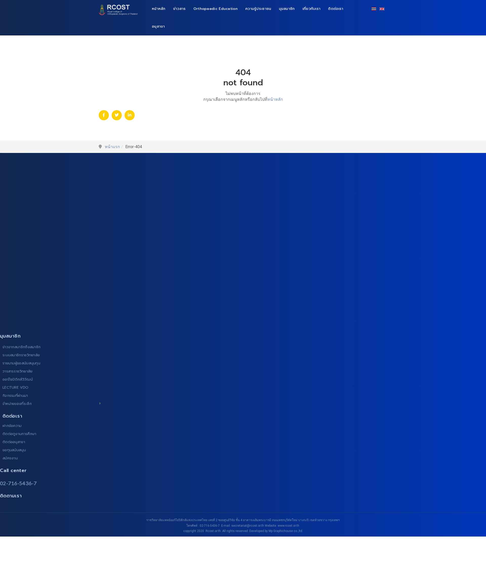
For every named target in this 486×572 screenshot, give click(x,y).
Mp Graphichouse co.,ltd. (286, 531)
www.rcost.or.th (288, 525)
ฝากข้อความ (12, 425)
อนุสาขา (158, 26)
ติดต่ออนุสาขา (14, 442)
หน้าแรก (112, 146)
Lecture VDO (15, 387)
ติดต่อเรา (335, 8)
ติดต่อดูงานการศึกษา (19, 434)
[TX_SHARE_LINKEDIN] (130, 115)
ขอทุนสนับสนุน (14, 450)
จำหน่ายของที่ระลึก (17, 403)
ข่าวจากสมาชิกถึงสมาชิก (21, 347)
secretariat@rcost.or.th (247, 525)
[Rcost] (119, 9)
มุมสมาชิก (287, 8)
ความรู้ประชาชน (258, 8)
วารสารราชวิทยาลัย (18, 371)
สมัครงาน (10, 458)
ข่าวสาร (179, 8)
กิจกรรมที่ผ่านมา (15, 395)
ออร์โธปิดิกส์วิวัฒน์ (18, 379)
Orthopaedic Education (215, 8)
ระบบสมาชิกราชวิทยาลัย (21, 355)
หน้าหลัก (159, 8)
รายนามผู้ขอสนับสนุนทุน (21, 363)
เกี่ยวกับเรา (311, 8)
